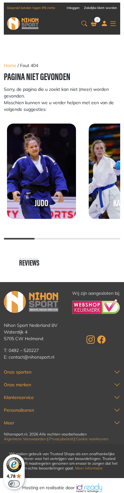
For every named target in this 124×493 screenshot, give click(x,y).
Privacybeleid (61, 438)
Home (10, 65)
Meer (9, 423)
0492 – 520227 (24, 350)
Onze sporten (17, 372)
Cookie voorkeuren (92, 438)
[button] (84, 23)
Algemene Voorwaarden (25, 438)
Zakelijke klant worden (100, 8)
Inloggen (73, 8)
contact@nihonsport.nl (31, 357)
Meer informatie (89, 468)
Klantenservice (19, 397)
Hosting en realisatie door (49, 487)
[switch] (14, 483)
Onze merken (17, 385)
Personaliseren (19, 410)
